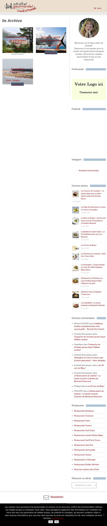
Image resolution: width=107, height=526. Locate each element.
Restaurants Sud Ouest (84, 430)
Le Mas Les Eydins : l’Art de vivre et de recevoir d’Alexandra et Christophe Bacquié (93, 220)
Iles (59, 45)
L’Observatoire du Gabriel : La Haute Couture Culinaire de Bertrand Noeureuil (87, 378)
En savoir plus (58, 518)
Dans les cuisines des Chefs (86, 469)
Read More (51, 53)
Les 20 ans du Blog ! (88, 245)
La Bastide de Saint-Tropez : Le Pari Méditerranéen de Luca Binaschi (93, 234)
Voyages (10, 52)
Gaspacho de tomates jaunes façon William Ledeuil (87, 347)
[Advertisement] (89, 133)
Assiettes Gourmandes (89, 170)
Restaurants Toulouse (83, 416)
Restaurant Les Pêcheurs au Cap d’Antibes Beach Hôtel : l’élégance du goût (92, 280)
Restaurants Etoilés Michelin (86, 464)
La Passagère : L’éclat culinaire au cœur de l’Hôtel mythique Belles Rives (93, 267)
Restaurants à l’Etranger (85, 459)
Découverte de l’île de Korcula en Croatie (18, 40)
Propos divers (45, 48)
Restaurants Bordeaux (84, 411)
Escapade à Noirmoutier (17, 70)
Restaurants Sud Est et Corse (87, 440)
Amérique (52, 45)
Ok (50, 522)
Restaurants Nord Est (83, 445)
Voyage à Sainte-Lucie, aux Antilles (51, 38)
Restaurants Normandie (84, 450)
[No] (103, 514)
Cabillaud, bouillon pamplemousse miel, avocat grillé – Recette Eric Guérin (89, 326)
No (56, 522)
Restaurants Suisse (82, 455)
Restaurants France (83, 425)
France (18, 77)
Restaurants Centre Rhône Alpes (88, 435)
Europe (18, 48)
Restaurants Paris (82, 421)
